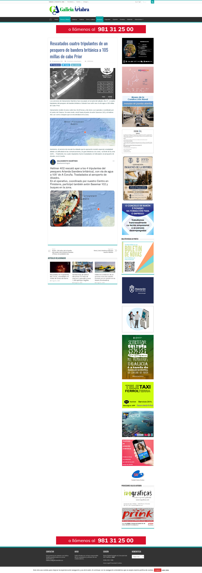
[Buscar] (152, 1)
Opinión (115, 19)
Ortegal (85, 2)
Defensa (74, 19)
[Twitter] (140, 2)
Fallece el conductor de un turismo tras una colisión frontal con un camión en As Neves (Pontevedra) (105, 277)
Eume (78, 2)
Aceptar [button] (157, 570)
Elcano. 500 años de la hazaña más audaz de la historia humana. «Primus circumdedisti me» (63, 251)
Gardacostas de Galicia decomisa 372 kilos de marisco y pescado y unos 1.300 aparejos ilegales (81, 277)
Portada (50, 19)
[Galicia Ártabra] (69, 9)
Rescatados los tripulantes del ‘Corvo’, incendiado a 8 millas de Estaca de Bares (59, 276)
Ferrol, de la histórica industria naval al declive (103, 250)
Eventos (122, 19)
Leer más (165, 570)
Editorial (129, 19)
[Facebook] (138, 2)
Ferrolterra (70, 2)
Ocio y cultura (90, 19)
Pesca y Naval (65, 19)
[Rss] (136, 2)
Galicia (81, 19)
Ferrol (56, 19)
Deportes (107, 19)
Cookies (119, 563)
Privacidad (113, 563)
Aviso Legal (106, 563)
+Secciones (138, 19)
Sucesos (99, 19)
